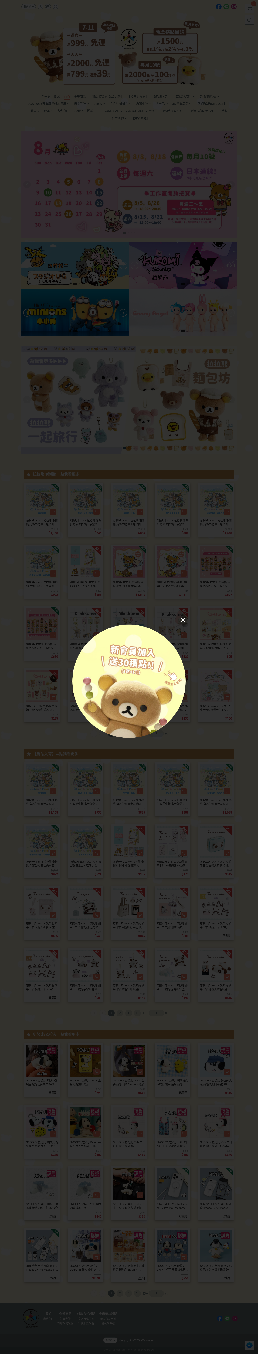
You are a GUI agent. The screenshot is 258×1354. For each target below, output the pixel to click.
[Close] (183, 620)
